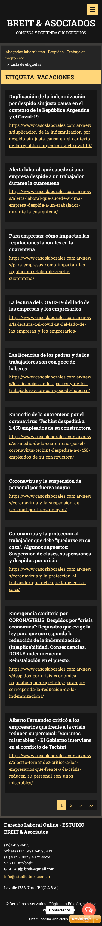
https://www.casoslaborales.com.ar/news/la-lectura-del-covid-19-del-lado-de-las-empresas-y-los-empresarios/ (50, 324)
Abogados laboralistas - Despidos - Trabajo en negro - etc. (45, 55)
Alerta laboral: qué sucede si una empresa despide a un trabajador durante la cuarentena (46, 176)
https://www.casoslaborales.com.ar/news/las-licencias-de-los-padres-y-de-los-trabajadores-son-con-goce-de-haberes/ (50, 383)
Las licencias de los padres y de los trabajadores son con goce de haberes (49, 362)
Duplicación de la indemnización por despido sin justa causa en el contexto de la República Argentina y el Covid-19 (49, 106)
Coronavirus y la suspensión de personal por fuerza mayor (45, 484)
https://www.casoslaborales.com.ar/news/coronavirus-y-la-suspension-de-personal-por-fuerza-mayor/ (50, 502)
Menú (92, 9)
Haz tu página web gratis (48, 919)
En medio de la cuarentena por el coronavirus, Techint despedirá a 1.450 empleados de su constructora (50, 421)
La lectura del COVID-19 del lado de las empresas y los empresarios (49, 305)
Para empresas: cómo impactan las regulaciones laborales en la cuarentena (49, 242)
